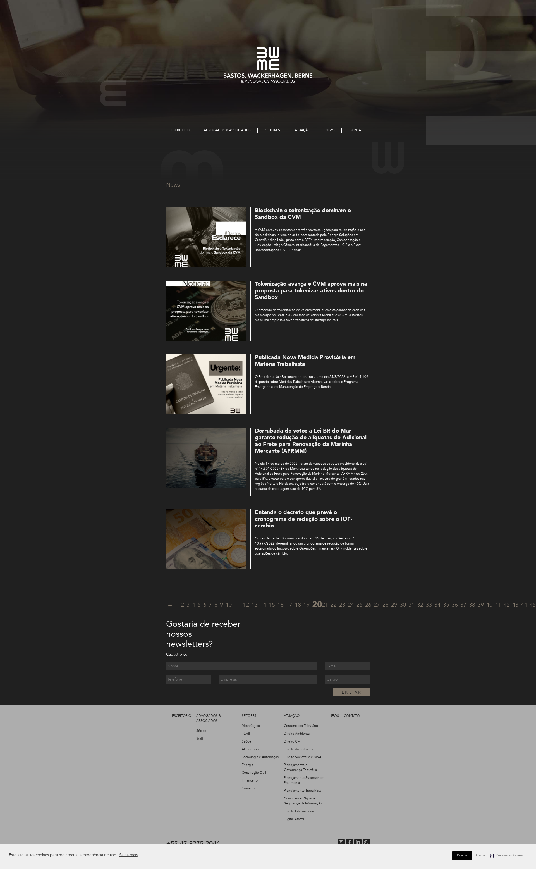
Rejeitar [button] (462, 855)
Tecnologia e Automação (260, 757)
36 (455, 604)
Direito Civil (293, 741)
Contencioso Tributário (301, 726)
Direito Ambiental (297, 733)
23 (342, 604)
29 (394, 604)
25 (359, 604)
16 (280, 604)
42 (507, 604)
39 (481, 604)
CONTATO (352, 715)
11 (237, 604)
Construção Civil (254, 772)
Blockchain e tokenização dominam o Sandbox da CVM (303, 214)
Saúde (246, 741)
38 (472, 604)
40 (489, 604)
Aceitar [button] (480, 855)
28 (385, 604)
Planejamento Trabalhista (302, 790)
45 (533, 604)
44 (524, 604)
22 (334, 604)
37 (463, 604)
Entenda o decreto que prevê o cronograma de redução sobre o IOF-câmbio (303, 518)
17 (289, 604)
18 (298, 604)
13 (255, 604)
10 (229, 604)
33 (429, 604)
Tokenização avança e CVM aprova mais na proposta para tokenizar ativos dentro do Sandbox (311, 290)
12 (246, 604)
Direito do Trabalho (298, 749)
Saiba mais (128, 855)
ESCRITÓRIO (181, 715)
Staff (199, 738)
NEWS (334, 715)
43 (515, 604)
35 (446, 604)
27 (377, 604)
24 (351, 604)
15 (272, 604)
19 (306, 604)
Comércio (249, 788)
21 (325, 604)
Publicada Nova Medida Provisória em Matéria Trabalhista (305, 361)
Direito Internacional (299, 811)
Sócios (201, 731)
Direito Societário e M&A (302, 757)
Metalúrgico (251, 726)
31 (411, 604)
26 (368, 604)
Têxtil (246, 733)
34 (437, 604)
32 (420, 604)
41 (498, 604)
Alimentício (250, 749)
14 (263, 604)
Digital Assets (294, 819)
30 (403, 604)
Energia (247, 765)
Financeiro (250, 780)
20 (317, 604)
